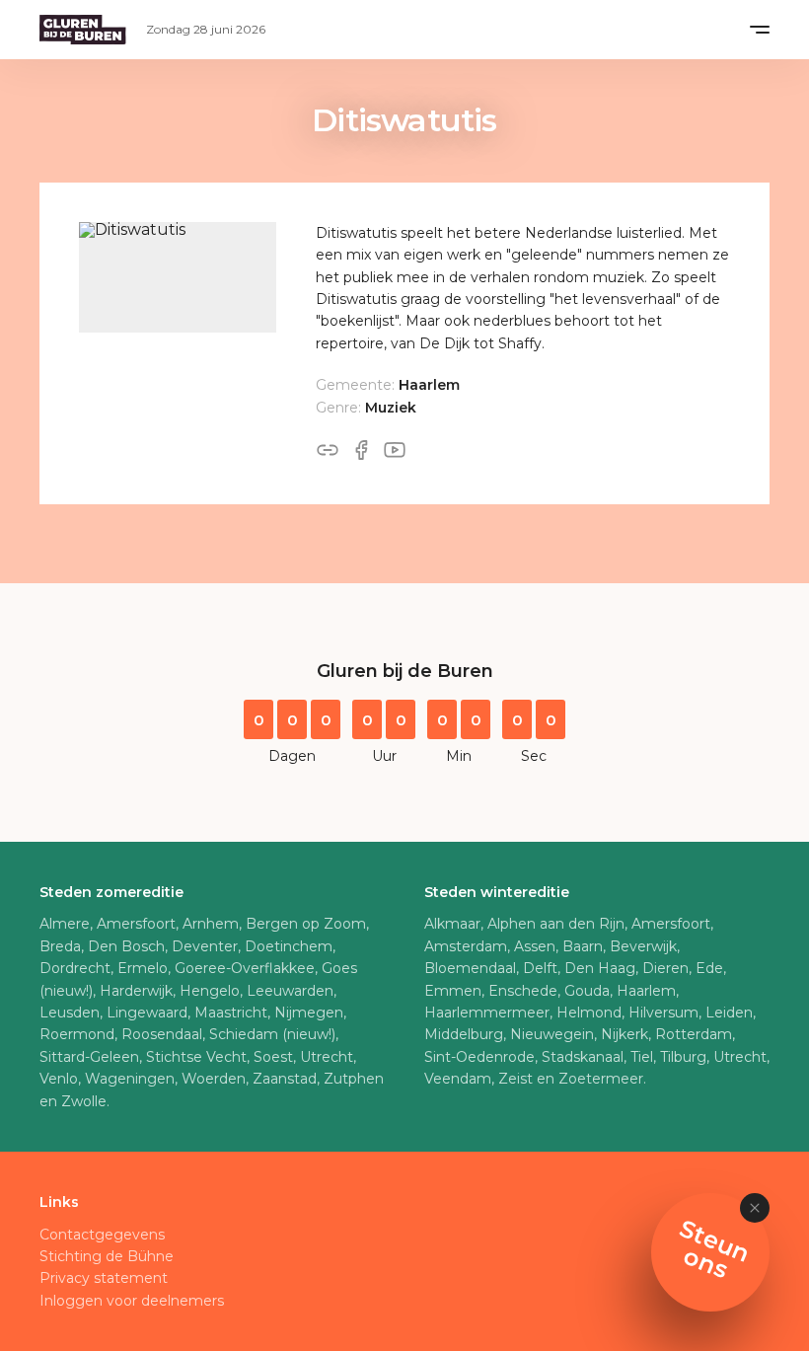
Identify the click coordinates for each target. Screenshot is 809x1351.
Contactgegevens (102, 1234)
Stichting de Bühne (106, 1256)
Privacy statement (103, 1278)
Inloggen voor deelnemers (131, 1301)
